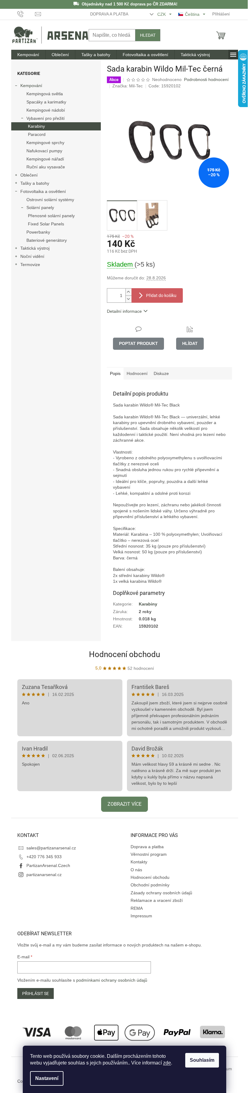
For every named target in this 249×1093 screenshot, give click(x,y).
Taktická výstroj (34, 248)
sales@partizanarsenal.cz (51, 847)
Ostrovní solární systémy (50, 199)
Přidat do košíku (161, 295)
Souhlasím (202, 1060)
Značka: (127, 85)
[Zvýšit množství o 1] (128, 291)
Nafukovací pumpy (44, 150)
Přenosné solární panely (51, 215)
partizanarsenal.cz (44, 874)
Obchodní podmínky (150, 884)
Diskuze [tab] (161, 373)
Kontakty (139, 861)
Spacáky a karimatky (46, 102)
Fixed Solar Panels (46, 223)
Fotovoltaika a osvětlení (43, 191)
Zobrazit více (124, 804)
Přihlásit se (35, 993)
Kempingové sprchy (45, 142)
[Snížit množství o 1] (128, 298)
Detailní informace (124, 311)
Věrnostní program (149, 854)
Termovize (30, 264)
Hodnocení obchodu (124, 654)
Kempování (31, 85)
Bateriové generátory (46, 240)
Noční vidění (32, 256)
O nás (136, 869)
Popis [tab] (115, 373)
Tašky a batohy (34, 183)
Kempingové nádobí (45, 110)
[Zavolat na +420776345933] (26, 14)
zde (167, 1062)
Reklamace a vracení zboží (157, 900)
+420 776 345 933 (44, 856)
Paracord (37, 134)
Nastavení (46, 1078)
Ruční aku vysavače (45, 166)
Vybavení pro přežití (45, 118)
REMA (137, 908)
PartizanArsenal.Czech (48, 865)
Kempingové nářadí (45, 159)
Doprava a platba (109, 14)
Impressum (141, 915)
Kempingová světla (44, 93)
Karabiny (36, 126)
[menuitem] (28, 54)
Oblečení (29, 175)
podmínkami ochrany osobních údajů (111, 980)
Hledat (147, 35)
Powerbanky (38, 232)
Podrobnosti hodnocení (206, 79)
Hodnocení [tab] (137, 373)
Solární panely (40, 207)
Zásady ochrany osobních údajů (161, 892)
